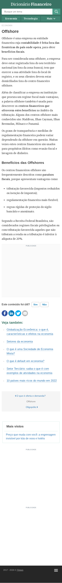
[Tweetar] (18, 313)
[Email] (25, 313)
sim (35, 304)
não (44, 304)
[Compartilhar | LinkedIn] (11, 313)
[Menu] (56, 570)
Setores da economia (20, 341)
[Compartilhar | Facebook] (5, 313)
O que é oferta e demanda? (31, 395)
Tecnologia (31, 18)
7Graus (20, 570)
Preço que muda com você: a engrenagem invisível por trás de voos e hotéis (31, 436)
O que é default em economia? (25, 361)
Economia (11, 18)
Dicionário (31, 4)
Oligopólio (31, 407)
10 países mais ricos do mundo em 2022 (32, 380)
